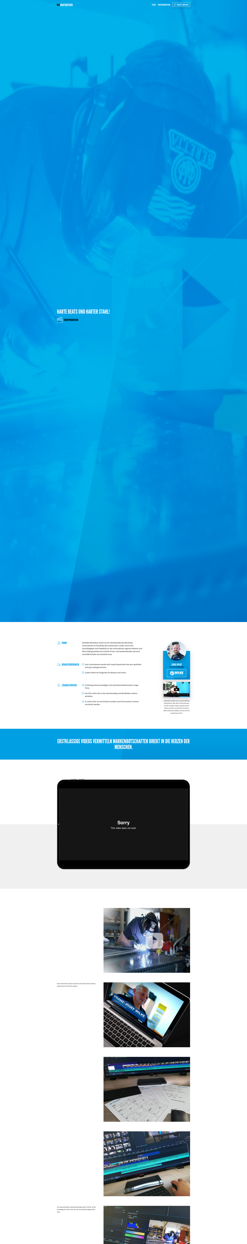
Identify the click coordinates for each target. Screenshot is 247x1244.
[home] (65, 5)
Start (154, 5)
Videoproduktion (164, 5)
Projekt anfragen (181, 5)
